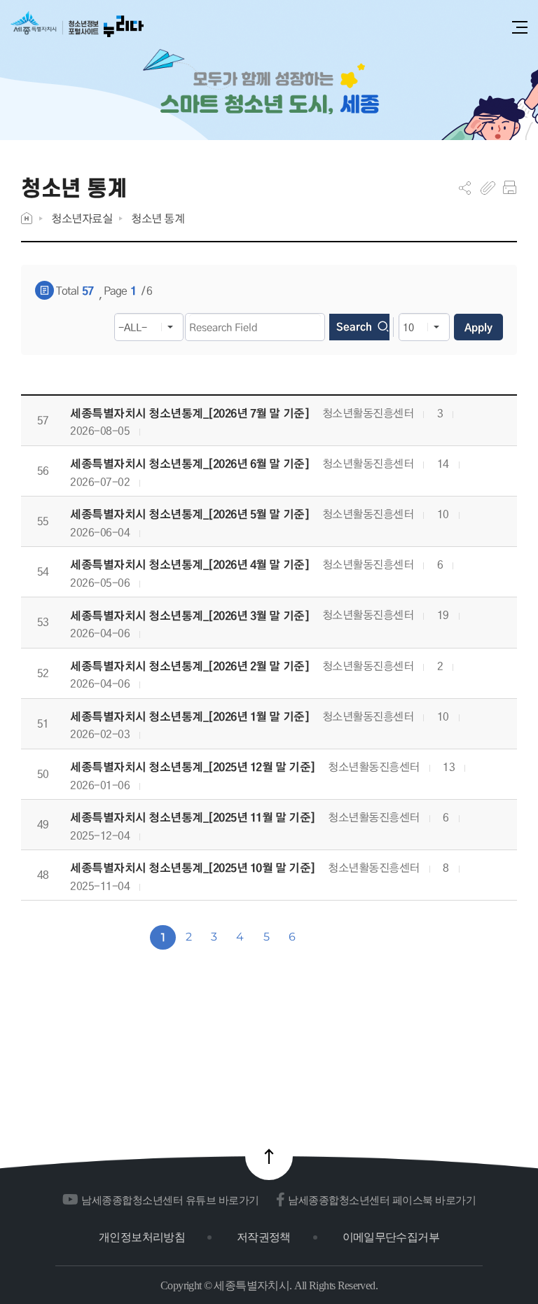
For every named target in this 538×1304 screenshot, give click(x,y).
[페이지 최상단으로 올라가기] (269, 1156)
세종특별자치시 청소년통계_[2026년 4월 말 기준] (189, 564)
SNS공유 (465, 188)
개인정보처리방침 (142, 1237)
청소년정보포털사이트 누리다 (77, 29)
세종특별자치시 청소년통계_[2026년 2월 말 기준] (189, 666)
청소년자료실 (81, 218)
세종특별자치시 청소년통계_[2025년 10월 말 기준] (192, 868)
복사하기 (488, 188)
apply (478, 327)
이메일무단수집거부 (391, 1237)
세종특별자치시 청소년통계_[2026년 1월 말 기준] (189, 716)
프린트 (509, 188)
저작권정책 (264, 1237)
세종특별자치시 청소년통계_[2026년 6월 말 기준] (189, 464)
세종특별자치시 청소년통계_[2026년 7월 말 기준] (189, 413)
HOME (26, 218)
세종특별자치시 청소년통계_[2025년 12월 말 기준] (192, 767)
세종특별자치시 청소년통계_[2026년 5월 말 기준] (189, 514)
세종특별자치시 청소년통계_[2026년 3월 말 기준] (189, 616)
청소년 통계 (157, 218)
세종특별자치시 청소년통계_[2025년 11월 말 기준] (192, 817)
